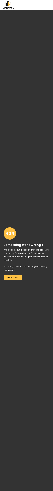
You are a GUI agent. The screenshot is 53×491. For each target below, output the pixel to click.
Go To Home (12, 277)
